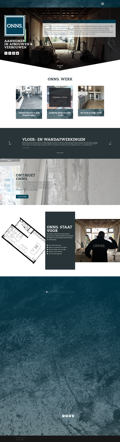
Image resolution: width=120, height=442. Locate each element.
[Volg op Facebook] (5, 53)
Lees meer (60, 65)
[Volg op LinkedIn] (17, 53)
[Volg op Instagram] (13, 53)
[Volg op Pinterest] (9, 53)
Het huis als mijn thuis (91, 113)
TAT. (22, 439)
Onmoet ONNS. (22, 196)
